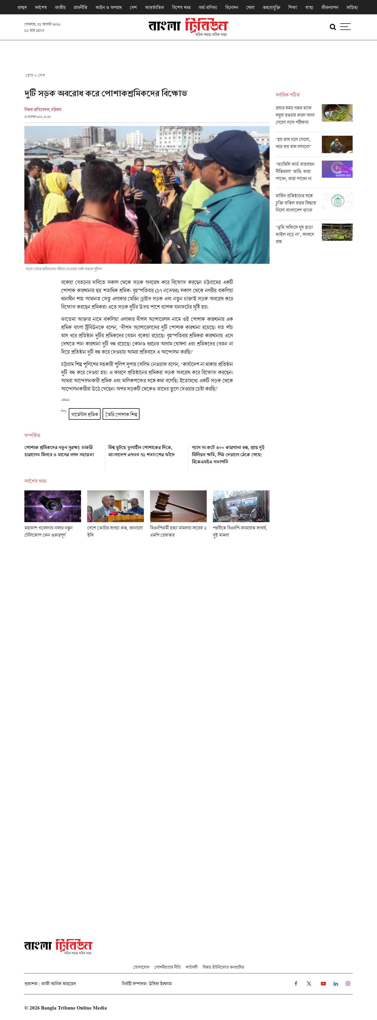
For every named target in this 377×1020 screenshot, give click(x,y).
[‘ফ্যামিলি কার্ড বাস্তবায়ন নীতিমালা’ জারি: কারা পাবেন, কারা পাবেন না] (314, 174)
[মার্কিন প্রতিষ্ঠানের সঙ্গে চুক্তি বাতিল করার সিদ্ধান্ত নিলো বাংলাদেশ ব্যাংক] (314, 206)
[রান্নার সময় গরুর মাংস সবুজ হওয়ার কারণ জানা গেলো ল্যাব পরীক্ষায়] (314, 118)
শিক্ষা (292, 7)
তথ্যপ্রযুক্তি (271, 7)
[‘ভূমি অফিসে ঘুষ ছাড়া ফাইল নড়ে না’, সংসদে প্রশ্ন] (314, 236)
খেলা (250, 7)
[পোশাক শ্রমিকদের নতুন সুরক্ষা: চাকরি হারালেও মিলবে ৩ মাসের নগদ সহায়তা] (63, 457)
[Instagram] (348, 984)
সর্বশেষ (41, 7)
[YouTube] (323, 984)
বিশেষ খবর (181, 7)
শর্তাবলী (191, 967)
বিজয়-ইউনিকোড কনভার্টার (223, 967)
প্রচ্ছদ (22, 7)
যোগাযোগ (141, 967)
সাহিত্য (352, 7)
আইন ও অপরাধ (108, 7)
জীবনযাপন (329, 7)
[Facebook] (296, 984)
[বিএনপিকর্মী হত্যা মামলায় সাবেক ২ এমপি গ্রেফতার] (178, 515)
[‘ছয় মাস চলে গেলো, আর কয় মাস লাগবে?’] (314, 146)
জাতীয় (60, 7)
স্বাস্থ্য (309, 7)
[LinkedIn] (336, 984)
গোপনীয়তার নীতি (167, 967)
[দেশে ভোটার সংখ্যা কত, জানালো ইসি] (115, 515)
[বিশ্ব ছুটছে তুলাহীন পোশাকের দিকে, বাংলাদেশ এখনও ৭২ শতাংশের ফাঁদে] (147, 457)
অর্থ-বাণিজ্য (208, 7)
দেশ (133, 7)
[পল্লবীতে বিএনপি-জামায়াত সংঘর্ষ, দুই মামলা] (241, 515)
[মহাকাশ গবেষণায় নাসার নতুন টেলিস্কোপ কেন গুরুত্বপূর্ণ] (52, 515)
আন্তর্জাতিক (154, 7)
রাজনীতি (80, 7)
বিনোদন (231, 7)
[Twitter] (309, 984)
